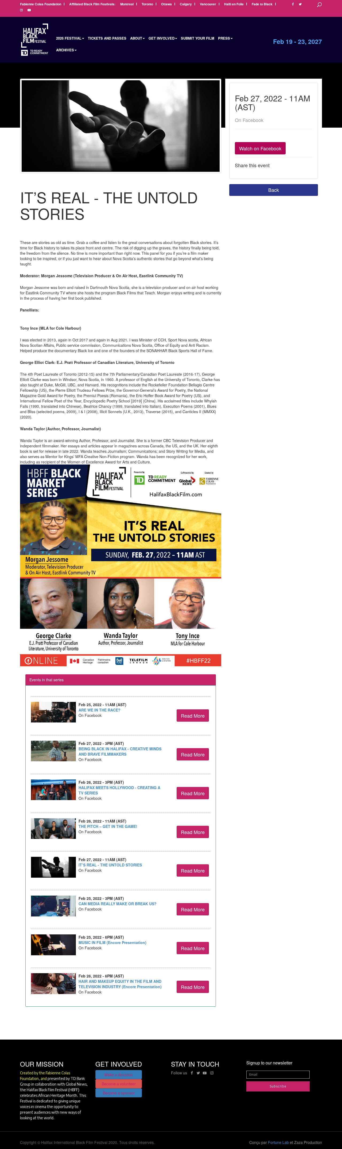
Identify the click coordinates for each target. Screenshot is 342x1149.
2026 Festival (68, 38)
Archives (65, 49)
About (136, 38)
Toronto (147, 4)
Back (273, 189)
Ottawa (166, 4)
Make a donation (118, 1074)
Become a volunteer (119, 1083)
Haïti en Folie (234, 4)
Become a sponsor (119, 1092)
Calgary (186, 4)
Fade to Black (262, 4)
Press (224, 38)
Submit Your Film (197, 38)
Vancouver (208, 4)
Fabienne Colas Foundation (40, 4)
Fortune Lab (278, 1142)
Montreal (127, 4)
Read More (193, 715)
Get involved (161, 38)
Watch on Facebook (260, 148)
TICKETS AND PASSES (107, 38)
